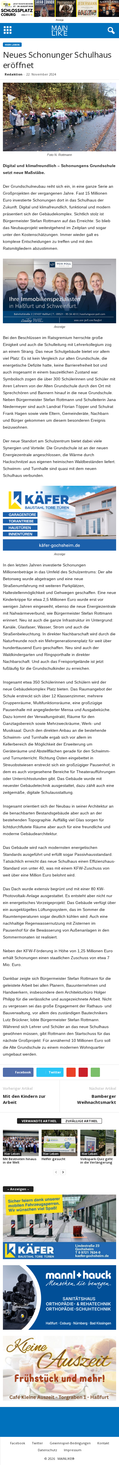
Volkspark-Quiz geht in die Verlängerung (96, 1160)
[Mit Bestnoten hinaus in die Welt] (21, 1143)
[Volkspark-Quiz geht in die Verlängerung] (98, 1143)
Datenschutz (47, 1450)
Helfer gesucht (53, 1159)
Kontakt (103, 1443)
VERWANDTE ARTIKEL (39, 1121)
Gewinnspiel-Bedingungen (70, 1443)
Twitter (37, 1443)
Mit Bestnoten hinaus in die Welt (19, 1160)
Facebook (17, 1443)
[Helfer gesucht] (59, 1143)
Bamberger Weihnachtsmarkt (96, 1099)
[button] (110, 30)
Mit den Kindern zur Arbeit (24, 1099)
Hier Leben (12, 45)
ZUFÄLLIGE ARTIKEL (81, 1121)
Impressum (72, 1450)
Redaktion (14, 74)
